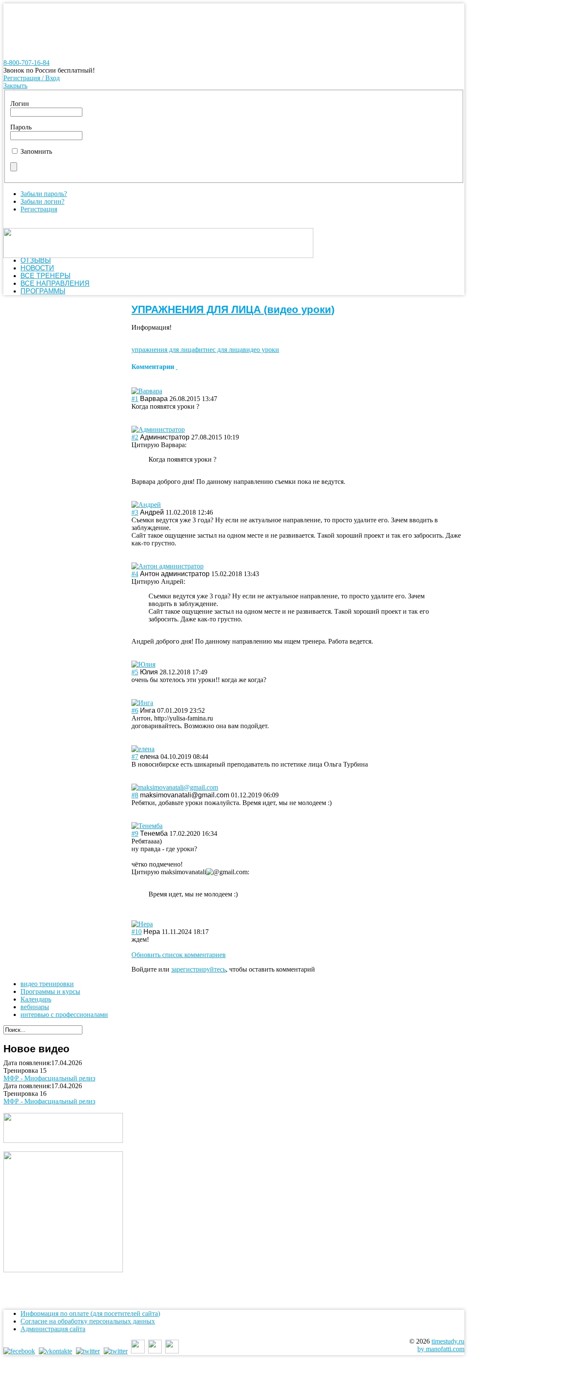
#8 (134, 795)
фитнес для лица (219, 349)
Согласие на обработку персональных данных (87, 1321)
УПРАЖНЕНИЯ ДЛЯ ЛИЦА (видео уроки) (233, 309)
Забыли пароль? (43, 193)
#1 (134, 398)
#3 (134, 512)
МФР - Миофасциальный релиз (49, 1078)
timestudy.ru (447, 1341)
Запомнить (36, 151)
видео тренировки (47, 983)
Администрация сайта (52, 1328)
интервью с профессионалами (64, 1014)
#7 (134, 756)
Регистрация (38, 209)
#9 (134, 833)
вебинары (34, 1006)
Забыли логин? (42, 201)
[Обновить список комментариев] (177, 366)
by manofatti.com (440, 1349)
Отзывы (35, 260)
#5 (134, 672)
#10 (136, 931)
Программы (42, 291)
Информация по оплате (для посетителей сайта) (90, 1313)
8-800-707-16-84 (26, 62)
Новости (37, 268)
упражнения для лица (163, 349)
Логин (19, 103)
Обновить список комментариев (178, 954)
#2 (134, 437)
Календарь (35, 999)
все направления (55, 283)
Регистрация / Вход (31, 78)
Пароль (21, 127)
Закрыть (15, 85)
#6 (134, 710)
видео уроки (261, 349)
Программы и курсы (50, 991)
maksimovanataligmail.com (204, 872)
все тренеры (45, 275)
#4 (134, 573)
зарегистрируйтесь (198, 969)
